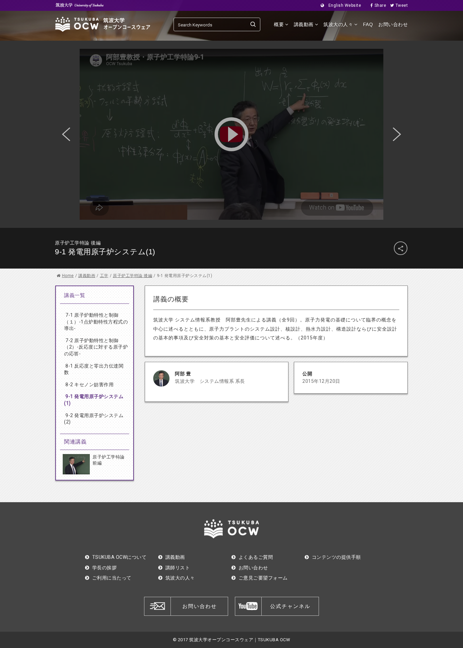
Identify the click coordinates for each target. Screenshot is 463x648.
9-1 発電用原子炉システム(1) (93, 400)
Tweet (402, 5)
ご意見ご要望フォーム (263, 578)
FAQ (368, 24)
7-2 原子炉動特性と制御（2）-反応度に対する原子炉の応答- (96, 347)
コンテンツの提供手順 (336, 557)
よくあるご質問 (256, 557)
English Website (344, 5)
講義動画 (175, 557)
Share (380, 5)
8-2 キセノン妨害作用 (89, 384)
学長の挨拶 (104, 567)
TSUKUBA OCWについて (119, 557)
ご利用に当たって (112, 578)
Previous (66, 134)
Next (397, 134)
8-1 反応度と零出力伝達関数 (93, 369)
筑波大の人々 (180, 578)
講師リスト (177, 567)
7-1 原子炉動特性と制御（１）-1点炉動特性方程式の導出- (96, 321)
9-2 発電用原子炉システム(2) (93, 419)
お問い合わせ (393, 24)
